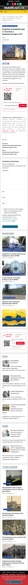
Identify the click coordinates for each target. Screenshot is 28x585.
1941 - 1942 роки (7, 483)
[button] (2, 11)
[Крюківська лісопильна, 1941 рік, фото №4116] (14, 503)
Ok (8, 582)
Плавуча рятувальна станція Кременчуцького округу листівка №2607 (13, 409)
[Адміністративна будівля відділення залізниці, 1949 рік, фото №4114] (14, 551)
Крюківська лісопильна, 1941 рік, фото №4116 (12, 514)
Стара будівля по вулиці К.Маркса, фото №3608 (11, 278)
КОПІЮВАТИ (23, 105)
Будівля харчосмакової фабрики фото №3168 (10, 302)
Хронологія (14, 572)
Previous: (11, 145)
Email (3, 197)
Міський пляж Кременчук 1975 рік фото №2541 (17, 378)
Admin (3, 37)
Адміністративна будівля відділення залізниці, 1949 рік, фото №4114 (13, 563)
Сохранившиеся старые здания (10, 26)
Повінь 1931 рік (20, 574)
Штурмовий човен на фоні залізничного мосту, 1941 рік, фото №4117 (12, 489)
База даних (12, 574)
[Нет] (26, 580)
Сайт (3, 203)
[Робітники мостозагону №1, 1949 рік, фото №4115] (14, 527)
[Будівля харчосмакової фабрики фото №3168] (14, 292)
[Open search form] (25, 11)
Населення (22, 572)
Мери (4, 572)
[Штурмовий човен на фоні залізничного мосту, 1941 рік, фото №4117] (14, 478)
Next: (10, 152)
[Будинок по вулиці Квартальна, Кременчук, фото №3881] (14, 244)
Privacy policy (16, 582)
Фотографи (5, 574)
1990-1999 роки (7, 249)
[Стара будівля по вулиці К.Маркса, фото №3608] (14, 268)
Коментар (5, 170)
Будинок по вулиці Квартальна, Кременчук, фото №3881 (14, 255)
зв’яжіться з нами (8, 131)
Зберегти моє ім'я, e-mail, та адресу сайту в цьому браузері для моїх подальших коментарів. (13, 211)
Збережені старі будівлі (17, 249)
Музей (8, 572)
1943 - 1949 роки (7, 533)
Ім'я (3, 191)
